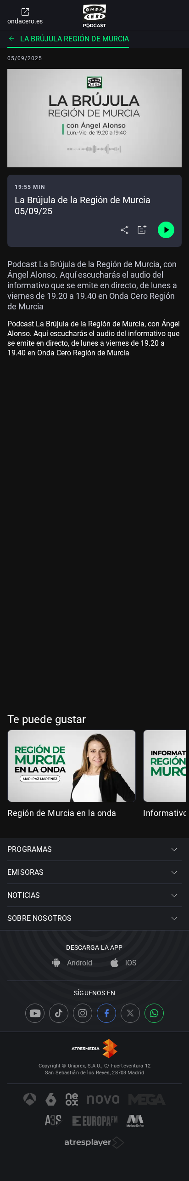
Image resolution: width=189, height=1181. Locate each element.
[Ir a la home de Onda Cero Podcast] (94, 16)
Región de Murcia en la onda (62, 813)
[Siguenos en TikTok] (58, 1013)
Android (78, 962)
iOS (130, 962)
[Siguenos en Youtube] (34, 1013)
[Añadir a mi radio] (142, 230)
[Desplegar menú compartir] (124, 230)
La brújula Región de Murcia (74, 38)
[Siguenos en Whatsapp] (154, 1013)
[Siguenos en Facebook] (106, 1013)
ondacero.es (25, 21)
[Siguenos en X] (130, 1013)
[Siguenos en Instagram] (82, 1013)
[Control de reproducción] (166, 230)
